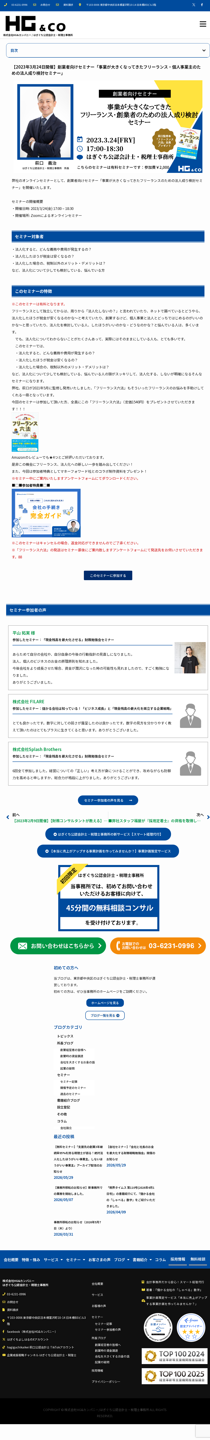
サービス (51, 1259)
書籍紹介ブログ (68, 1100)
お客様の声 (99, 1306)
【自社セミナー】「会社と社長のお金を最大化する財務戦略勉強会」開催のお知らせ (130, 1153)
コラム (62, 1121)
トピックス (65, 1036)
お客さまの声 (99, 1259)
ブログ (119, 1259)
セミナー (63, 1075)
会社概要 (11, 1259)
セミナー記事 (69, 1081)
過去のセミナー (70, 1093)
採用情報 (177, 1259)
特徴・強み (31, 1259)
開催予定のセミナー (73, 1087)
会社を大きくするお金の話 (77, 1062)
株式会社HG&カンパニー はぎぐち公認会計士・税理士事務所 (25, 1283)
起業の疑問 (67, 1068)
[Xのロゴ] (194, 5)
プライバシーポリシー (106, 1381)
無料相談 (198, 1259)
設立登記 (63, 1107)
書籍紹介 (140, 1259)
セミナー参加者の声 (108, 1329)
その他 (62, 1114)
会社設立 (66, 1127)
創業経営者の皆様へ (73, 1049)
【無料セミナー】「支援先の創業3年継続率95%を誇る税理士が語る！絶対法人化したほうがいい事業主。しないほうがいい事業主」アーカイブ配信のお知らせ (78, 1159)
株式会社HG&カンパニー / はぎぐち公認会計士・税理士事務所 (38, 35)
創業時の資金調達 (71, 1056)
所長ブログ (65, 1043)
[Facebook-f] (202, 5)
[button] (204, 50)
